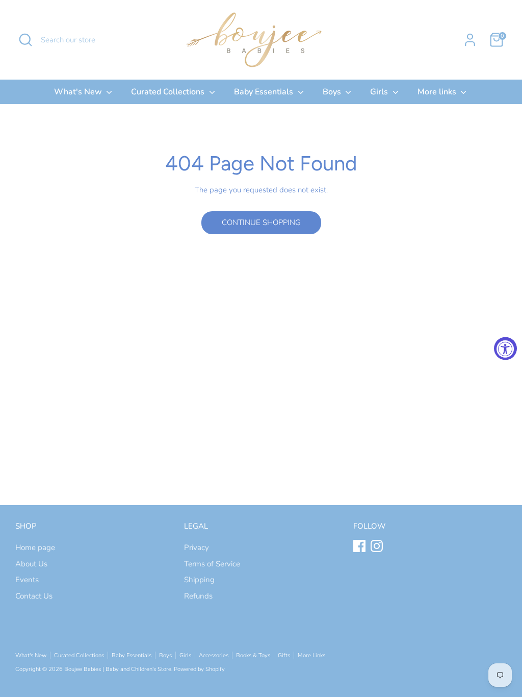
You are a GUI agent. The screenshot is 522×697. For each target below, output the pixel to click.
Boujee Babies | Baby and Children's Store (117, 669)
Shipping (199, 580)
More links (437, 91)
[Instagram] (377, 546)
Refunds (198, 596)
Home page (35, 547)
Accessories (213, 655)
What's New (79, 91)
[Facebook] (359, 546)
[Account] (470, 40)
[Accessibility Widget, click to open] (505, 348)
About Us (31, 564)
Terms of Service (212, 564)
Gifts (284, 655)
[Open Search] (25, 40)
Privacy (196, 547)
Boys (333, 91)
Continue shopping (261, 222)
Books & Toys (253, 655)
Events (27, 580)
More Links (311, 655)
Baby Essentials (264, 91)
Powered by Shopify (199, 669)
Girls (380, 91)
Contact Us (34, 596)
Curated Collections (168, 91)
